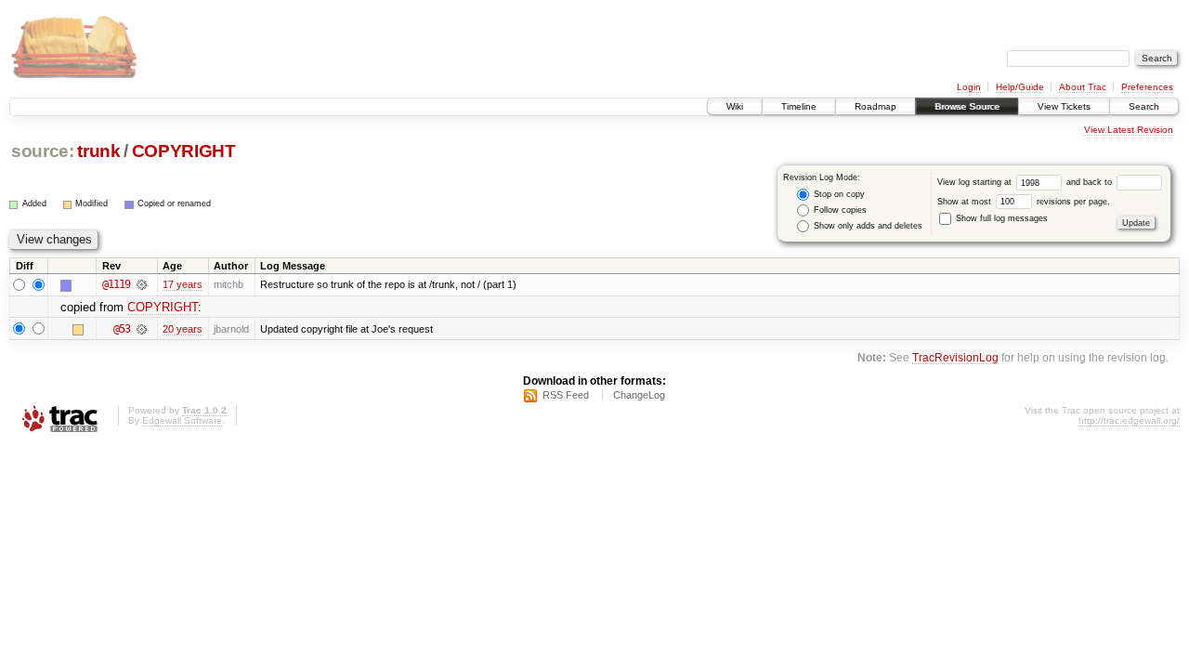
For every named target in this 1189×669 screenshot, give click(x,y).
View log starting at (975, 182)
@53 (121, 328)
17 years (183, 284)
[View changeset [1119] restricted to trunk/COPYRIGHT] (142, 284)
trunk (98, 151)
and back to (1090, 182)
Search (1144, 106)
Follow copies (839, 210)
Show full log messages (1000, 218)
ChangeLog (639, 394)
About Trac (1082, 87)
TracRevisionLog (955, 357)
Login (969, 87)
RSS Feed (565, 394)
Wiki (734, 106)
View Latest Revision (1128, 130)
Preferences (1147, 87)
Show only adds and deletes (866, 225)
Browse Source (967, 106)
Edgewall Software (182, 420)
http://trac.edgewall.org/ (1129, 420)
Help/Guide (1020, 87)
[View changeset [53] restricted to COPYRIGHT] (142, 328)
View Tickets (1064, 106)
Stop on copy (838, 194)
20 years (183, 328)
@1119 (116, 284)
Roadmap (875, 106)
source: (42, 151)
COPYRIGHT (184, 151)
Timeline (799, 106)
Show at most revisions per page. (1023, 201)
